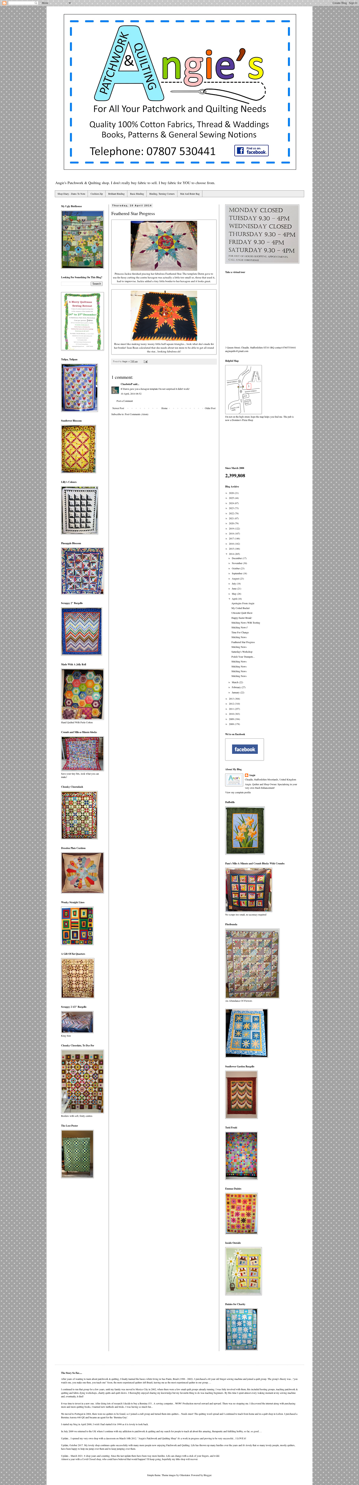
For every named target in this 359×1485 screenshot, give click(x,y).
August (236, 578)
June (234, 588)
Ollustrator (185, 1475)
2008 (232, 724)
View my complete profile (238, 792)
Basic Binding (137, 193)
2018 (232, 533)
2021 (232, 518)
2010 (232, 713)
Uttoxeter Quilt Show (242, 612)
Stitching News (239, 637)
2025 (232, 498)
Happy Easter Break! (241, 617)
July (234, 583)
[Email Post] (145, 361)
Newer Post (118, 408)
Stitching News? (239, 627)
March (235, 682)
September (237, 573)
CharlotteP (126, 384)
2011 (232, 708)
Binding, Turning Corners (162, 193)
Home (164, 408)
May (234, 593)
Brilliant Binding (116, 193)
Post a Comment (125, 400)
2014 (232, 553)
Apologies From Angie (242, 603)
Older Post (210, 408)
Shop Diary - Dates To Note (71, 193)
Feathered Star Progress (243, 642)
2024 (232, 503)
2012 (232, 703)
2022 (232, 513)
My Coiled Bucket (240, 608)
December (237, 558)
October (236, 568)
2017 (232, 538)
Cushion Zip (97, 193)
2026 (232, 493)
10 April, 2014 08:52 (131, 393)
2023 (232, 508)
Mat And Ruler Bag (190, 193)
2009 (232, 719)
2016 (232, 543)
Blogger (207, 1475)
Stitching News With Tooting (245, 622)
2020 (232, 523)
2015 (232, 548)
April (235, 598)
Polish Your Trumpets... (243, 656)
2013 (232, 698)
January (236, 692)
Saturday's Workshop (241, 651)
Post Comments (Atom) (136, 414)
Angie (252, 775)
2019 (232, 528)
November (237, 563)
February (236, 687)
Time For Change (240, 632)
